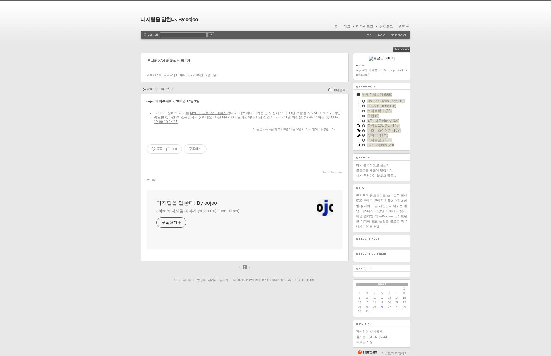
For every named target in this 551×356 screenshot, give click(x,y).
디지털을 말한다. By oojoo (169, 19)
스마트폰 (393, 195)
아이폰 (398, 206)
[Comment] (153, 180)
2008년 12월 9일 (289, 129)
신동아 (389, 200)
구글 (375, 206)
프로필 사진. (365, 342)
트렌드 (367, 200)
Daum (272, 280)
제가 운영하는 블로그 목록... (376, 175)
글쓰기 (223, 280)
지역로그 (188, 280)
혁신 (404, 195)
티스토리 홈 (367, 352)
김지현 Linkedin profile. (372, 337)
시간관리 (385, 206)
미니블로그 (341, 90)
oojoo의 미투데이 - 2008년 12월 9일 (190, 75)
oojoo (267, 129)
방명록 (404, 26)
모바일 (374, 226)
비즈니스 (367, 211)
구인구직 (362, 195)
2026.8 (382, 284)
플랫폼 (384, 221)
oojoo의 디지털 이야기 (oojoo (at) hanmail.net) (198, 210)
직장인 (379, 211)
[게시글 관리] (175, 149)
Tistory (308, 280)
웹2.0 (403, 211)
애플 (359, 216)
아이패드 (392, 211)
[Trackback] (148, 180)
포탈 (375, 221)
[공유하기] (168, 149)
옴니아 (365, 206)
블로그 (394, 221)
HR (397, 200)
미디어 (365, 221)
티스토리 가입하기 (394, 353)
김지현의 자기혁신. (369, 331)
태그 (347, 26)
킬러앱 (368, 216)
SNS (359, 200)
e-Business (386, 216)
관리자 (212, 280)
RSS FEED (405, 49)
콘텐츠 (378, 200)
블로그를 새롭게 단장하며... (375, 170)
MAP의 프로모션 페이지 (208, 113)
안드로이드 (378, 195)
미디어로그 (364, 26)
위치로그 (386, 26)
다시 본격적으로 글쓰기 (372, 165)
